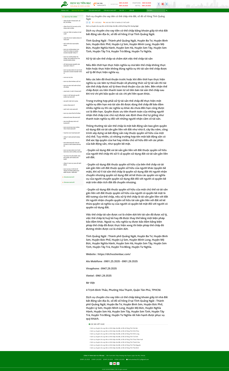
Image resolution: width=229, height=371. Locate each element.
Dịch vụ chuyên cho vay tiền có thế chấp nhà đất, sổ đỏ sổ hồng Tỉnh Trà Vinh (114, 336)
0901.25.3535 (123, 3)
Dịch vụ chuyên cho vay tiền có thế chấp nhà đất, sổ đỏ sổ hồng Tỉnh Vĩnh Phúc (115, 331)
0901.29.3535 (123, 6)
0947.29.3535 (141, 3)
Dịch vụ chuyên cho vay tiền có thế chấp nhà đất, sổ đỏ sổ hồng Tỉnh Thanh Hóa (115, 342)
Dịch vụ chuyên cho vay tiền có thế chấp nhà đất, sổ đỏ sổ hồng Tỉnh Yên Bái (114, 328)
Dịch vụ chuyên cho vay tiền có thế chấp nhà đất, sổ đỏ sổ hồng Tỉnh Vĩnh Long (115, 334)
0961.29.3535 (143, 6)
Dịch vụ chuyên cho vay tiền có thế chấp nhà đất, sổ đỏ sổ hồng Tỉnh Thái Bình (115, 348)
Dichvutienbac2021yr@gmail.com (138, 359)
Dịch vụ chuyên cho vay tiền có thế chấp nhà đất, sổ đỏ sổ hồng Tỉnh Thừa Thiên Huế (117, 339)
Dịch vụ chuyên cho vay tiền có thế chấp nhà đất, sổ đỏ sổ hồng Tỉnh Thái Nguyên (116, 345)
